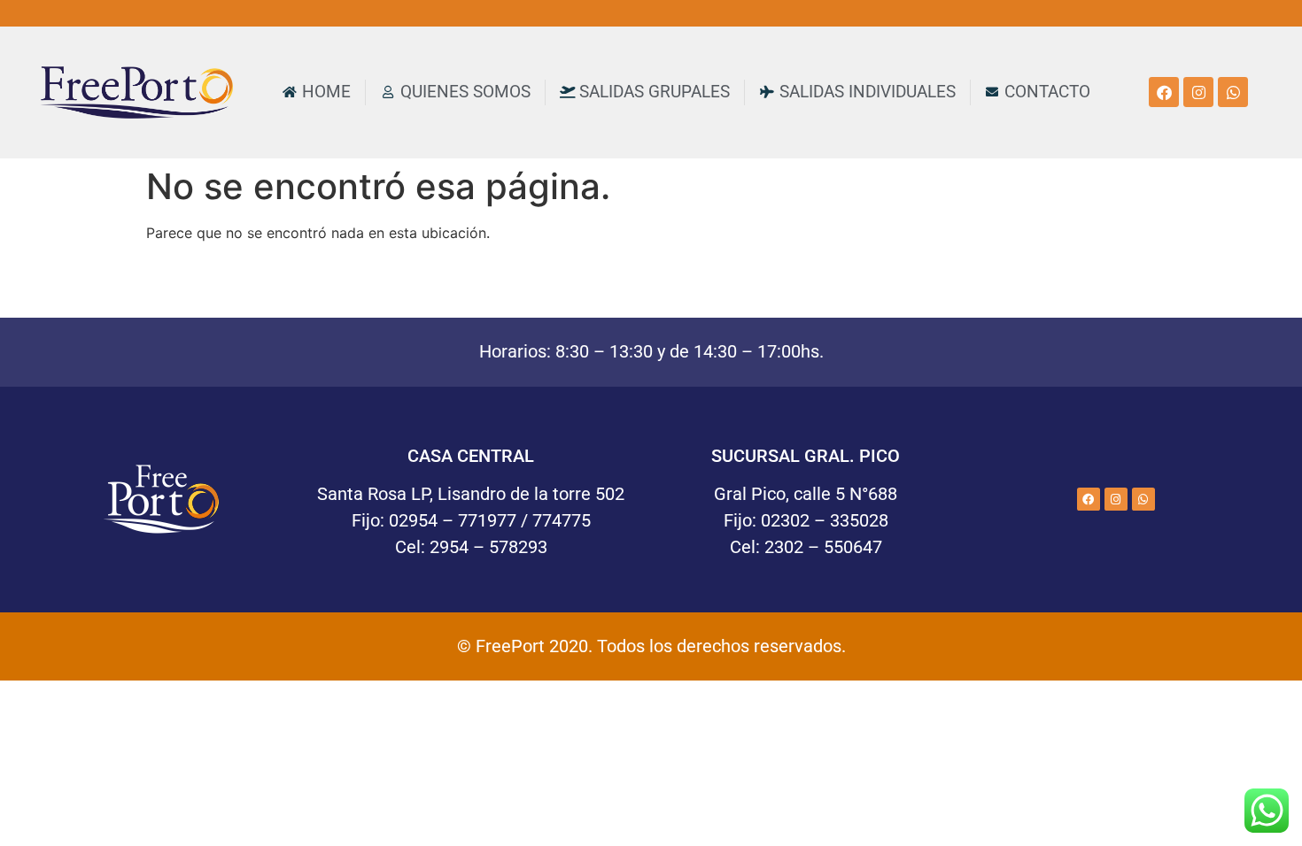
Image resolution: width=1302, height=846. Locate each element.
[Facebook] (1164, 92)
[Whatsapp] (1233, 92)
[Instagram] (1198, 92)
